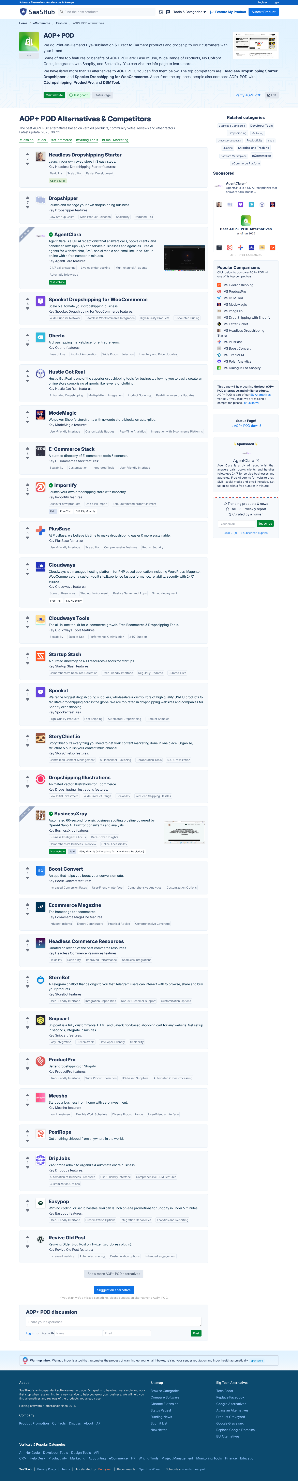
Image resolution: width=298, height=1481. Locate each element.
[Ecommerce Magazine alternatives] (40, 907)
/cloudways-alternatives (41, 560)
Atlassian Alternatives (232, 1410)
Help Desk (37, 1458)
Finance (231, 1458)
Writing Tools (149, 1458)
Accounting (97, 1458)
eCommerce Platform (246, 163)
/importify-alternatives (39, 480)
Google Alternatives (231, 1404)
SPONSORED (25, 233)
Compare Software (165, 1397)
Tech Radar (224, 1391)
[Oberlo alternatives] (40, 337)
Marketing (257, 133)
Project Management (177, 1458)
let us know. (251, 402)
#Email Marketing (115, 140)
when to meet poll (193, 1469)
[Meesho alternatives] (40, 1097)
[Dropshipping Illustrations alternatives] (40, 779)
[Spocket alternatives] (40, 692)
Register (262, 2)
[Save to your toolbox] (29, 56)
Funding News (161, 1417)
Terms (66, 1469)
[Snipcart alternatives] (40, 1020)
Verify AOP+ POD (249, 95)
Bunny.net (104, 1469)
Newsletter (159, 1430)
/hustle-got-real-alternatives (44, 367)
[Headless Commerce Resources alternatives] (40, 943)
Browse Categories (165, 1391)
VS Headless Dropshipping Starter (240, 332)
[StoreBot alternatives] (40, 979)
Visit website (54, 95)
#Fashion (26, 140)
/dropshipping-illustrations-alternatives (52, 773)
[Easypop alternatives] (40, 1203)
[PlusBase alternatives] (40, 530)
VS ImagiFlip (233, 311)
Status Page (102, 95)
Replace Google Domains (235, 1430)
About (88, 1423)
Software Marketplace (234, 156)
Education (247, 1458)
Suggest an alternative (114, 1290)
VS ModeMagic (235, 304)
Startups (69, 2)
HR (133, 1458)
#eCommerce (61, 140)
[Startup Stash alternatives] (40, 656)
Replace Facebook (230, 1397)
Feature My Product (230, 12)
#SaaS (42, 140)
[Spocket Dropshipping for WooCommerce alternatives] (40, 301)
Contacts (59, 1423)
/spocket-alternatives (39, 686)
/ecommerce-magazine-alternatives (50, 900)
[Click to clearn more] (149, 1360)
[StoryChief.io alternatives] (40, 738)
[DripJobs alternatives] (40, 1160)
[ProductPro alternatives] (40, 1061)
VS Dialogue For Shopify (242, 368)
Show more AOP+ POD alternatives (114, 1274)
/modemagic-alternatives (42, 408)
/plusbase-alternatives (39, 524)
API (98, 1423)
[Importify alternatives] (40, 487)
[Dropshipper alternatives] (40, 200)
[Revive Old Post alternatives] (40, 1239)
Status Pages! (161, 1410)
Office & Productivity (229, 140)
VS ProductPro (234, 291)
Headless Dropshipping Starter (250, 71)
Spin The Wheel (149, 1469)
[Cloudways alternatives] (40, 567)
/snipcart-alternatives (39, 1014)
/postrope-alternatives (40, 1127)
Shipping (228, 147)
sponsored (257, 1360)
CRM (23, 1458)
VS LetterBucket (235, 324)
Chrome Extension (164, 1404)
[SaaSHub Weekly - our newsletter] (160, 12)
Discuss (75, 1423)
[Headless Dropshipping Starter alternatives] (40, 156)
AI (20, 1453)
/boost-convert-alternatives (43, 864)
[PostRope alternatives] (40, 1134)
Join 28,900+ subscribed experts (246, 533)
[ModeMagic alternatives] (40, 414)
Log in (30, 1333)
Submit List (159, 1423)
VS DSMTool (233, 298)
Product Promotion (34, 1423)
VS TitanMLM (233, 355)
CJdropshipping (58, 82)
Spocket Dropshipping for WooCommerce (111, 77)
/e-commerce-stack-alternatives (47, 444)
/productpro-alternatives (41, 1055)
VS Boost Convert (237, 348)
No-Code (33, 1453)
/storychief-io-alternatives (42, 732)
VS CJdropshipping (238, 285)
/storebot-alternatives (39, 973)
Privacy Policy (46, 1469)
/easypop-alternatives (39, 1197)
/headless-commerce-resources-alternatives (56, 936)
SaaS (271, 140)
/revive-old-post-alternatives (44, 1233)
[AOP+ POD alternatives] (29, 41)
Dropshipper (54, 77)
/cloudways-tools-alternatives (45, 613)
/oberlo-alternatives (38, 331)
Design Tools (81, 1453)
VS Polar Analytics (237, 361)
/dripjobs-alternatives (39, 1154)
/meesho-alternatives (39, 1091)
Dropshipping (238, 133)
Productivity (255, 140)
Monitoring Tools (209, 1458)
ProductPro (84, 82)
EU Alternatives (260, 394)
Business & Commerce (232, 125)
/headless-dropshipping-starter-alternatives (56, 150)
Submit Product (263, 12)
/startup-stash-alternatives (43, 650)
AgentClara (244, 460)
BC (40, 871)
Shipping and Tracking (253, 147)
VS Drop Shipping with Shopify (246, 317)
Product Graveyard (230, 1417)
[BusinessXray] (40, 815)
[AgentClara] (40, 236)
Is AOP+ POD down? (246, 426)
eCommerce (261, 156)
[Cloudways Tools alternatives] (40, 620)
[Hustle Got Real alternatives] (40, 373)
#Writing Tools (87, 140)
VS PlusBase (232, 342)
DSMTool (111, 82)
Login (275, 2)
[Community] (168, 12)
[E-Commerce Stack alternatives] (40, 451)
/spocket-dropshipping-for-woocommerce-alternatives (65, 295)
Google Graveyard (230, 1423)
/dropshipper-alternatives (42, 193)
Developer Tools (261, 125)
